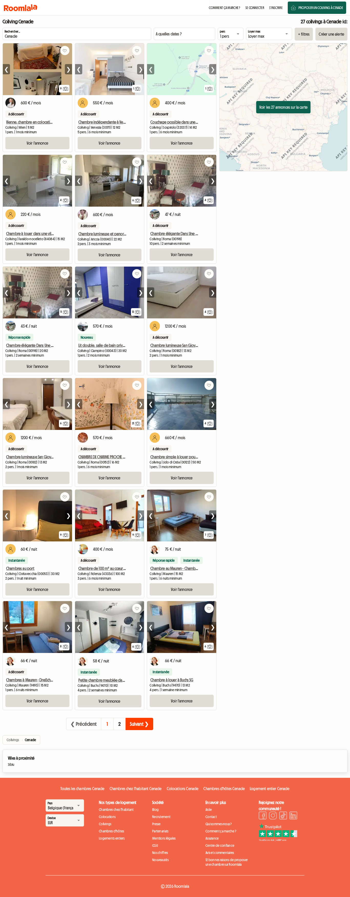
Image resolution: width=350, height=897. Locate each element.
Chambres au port (20, 568)
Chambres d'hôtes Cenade (224, 789)
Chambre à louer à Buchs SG (171, 680)
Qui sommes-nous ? (218, 824)
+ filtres (304, 34)
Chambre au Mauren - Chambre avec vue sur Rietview (191, 568)
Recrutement (161, 817)
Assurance (212, 838)
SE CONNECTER (254, 7)
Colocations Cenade (183, 789)
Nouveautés (160, 860)
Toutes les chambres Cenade (82, 789)
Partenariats (160, 831)
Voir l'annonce (37, 143)
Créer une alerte (331, 34)
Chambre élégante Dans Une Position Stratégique (188, 233)
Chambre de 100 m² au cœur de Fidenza (109, 568)
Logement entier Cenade (270, 789)
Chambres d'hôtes (111, 831)
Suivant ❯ (139, 724)
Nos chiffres (160, 852)
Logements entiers (112, 838)
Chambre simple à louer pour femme (179, 457)
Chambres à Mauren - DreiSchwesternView (38, 680)
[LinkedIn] (293, 816)
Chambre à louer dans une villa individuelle (39, 233)
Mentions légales (164, 838)
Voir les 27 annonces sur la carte (283, 107)
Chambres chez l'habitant (116, 809)
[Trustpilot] (278, 840)
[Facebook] (262, 816)
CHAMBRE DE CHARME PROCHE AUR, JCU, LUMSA (112, 457)
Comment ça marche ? (220, 831)
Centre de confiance (219, 845)
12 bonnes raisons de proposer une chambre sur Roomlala (226, 862)
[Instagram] (273, 816)
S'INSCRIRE (276, 7)
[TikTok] (283, 816)
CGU (155, 845)
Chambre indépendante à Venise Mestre (109, 122)
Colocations (107, 817)
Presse (156, 824)
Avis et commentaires (219, 852)
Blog (155, 809)
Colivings (105, 824)
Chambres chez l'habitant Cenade (136, 789)
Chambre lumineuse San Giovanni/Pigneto (182, 345)
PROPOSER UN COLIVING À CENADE (320, 7)
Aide (208, 809)
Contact (211, 817)
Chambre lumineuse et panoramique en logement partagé (124, 234)
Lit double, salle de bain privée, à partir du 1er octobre (121, 345)
